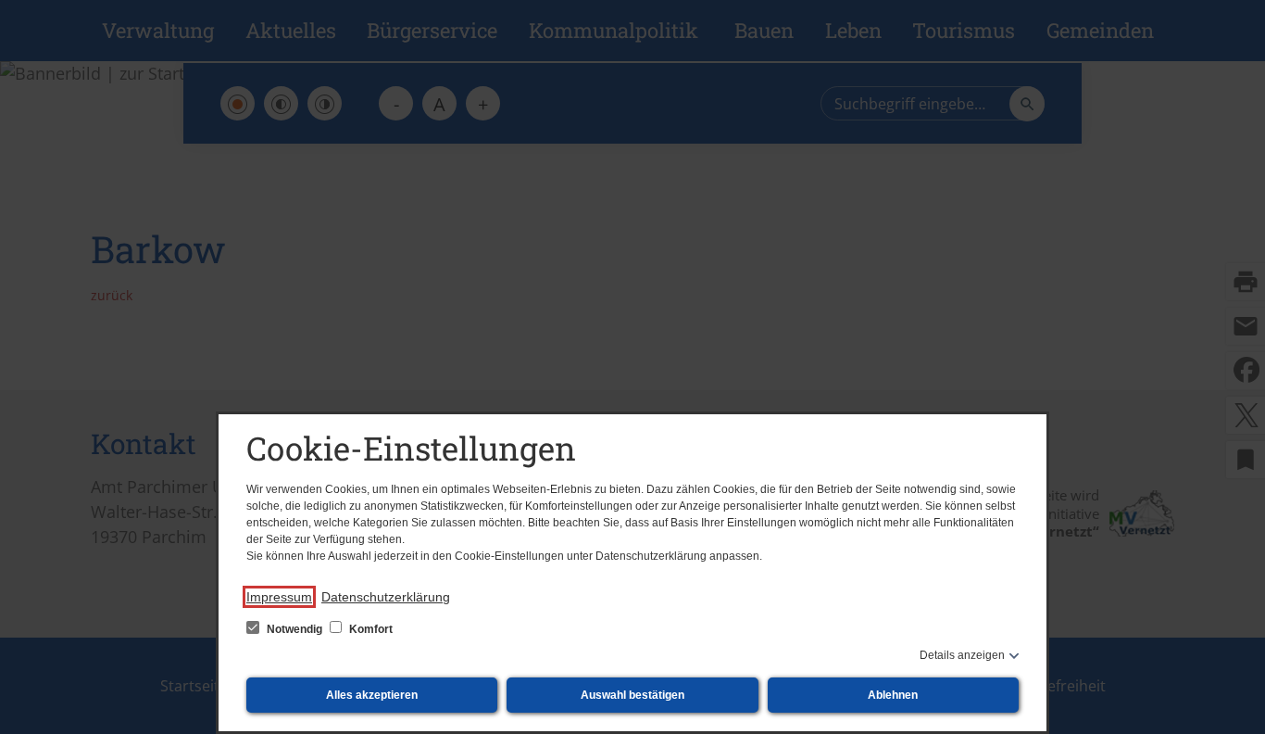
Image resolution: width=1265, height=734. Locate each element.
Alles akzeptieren (372, 695)
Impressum (279, 596)
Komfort (369, 629)
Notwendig (294, 629)
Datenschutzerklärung (385, 596)
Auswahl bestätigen (632, 695)
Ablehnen (893, 695)
